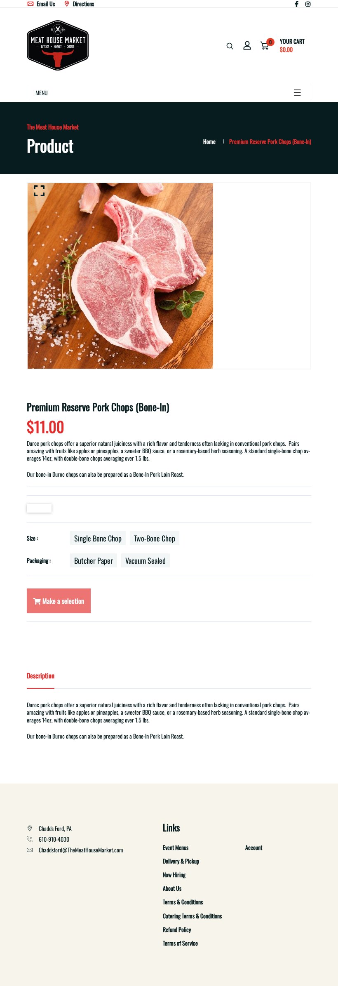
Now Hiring (174, 874)
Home (209, 141)
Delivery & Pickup (181, 861)
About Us (172, 888)
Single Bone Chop (98, 538)
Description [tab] (40, 675)
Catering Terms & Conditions (192, 915)
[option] (169, 276)
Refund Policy (177, 929)
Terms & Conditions (183, 901)
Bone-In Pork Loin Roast (158, 474)
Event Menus (175, 847)
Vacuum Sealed (145, 560)
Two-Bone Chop (154, 538)
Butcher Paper (93, 560)
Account (253, 847)
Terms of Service (180, 943)
